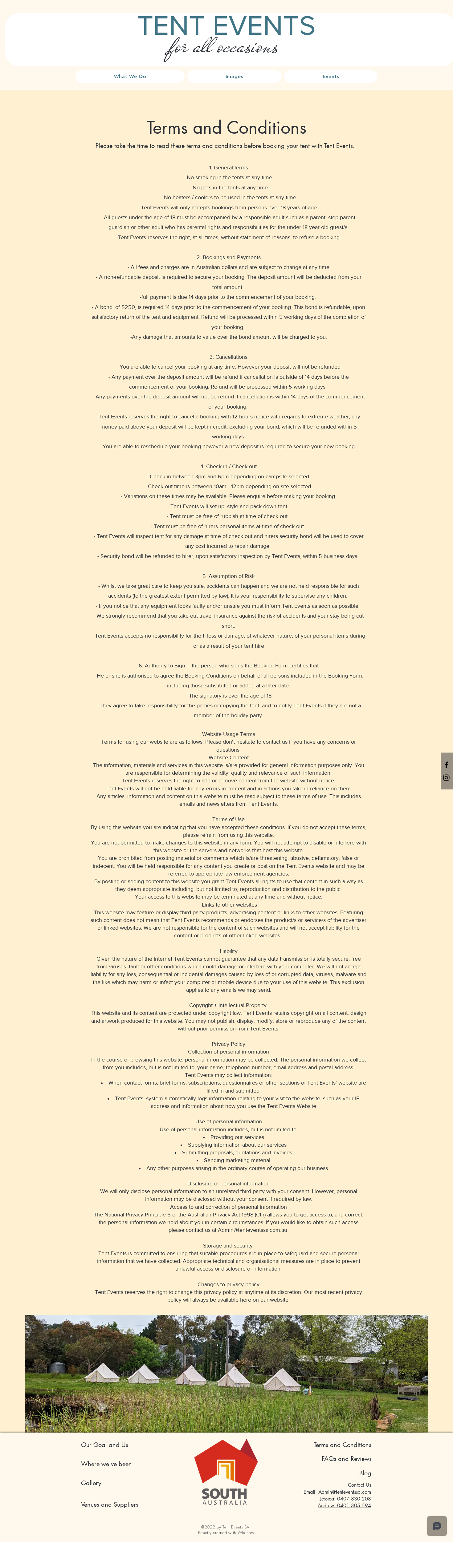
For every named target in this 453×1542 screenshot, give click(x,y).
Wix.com (246, 1532)
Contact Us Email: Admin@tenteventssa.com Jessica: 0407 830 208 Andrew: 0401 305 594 (337, 1495)
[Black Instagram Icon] (446, 777)
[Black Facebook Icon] (446, 765)
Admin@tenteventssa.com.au (252, 1230)
